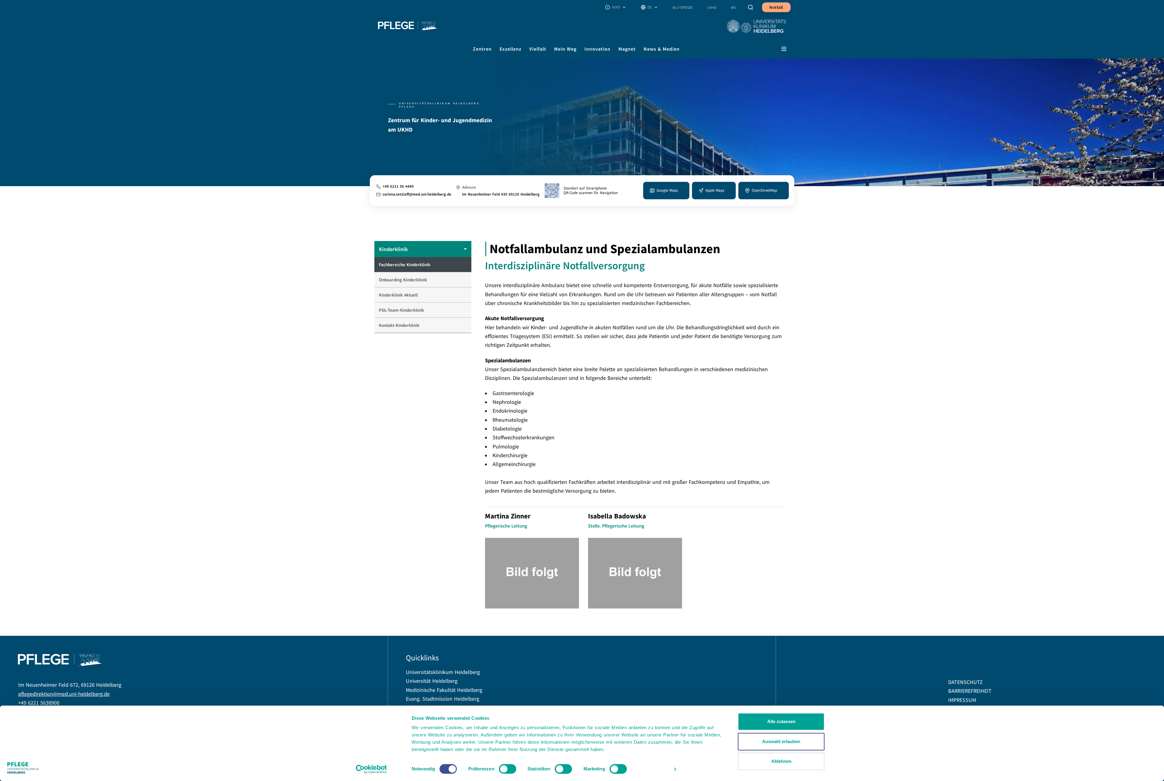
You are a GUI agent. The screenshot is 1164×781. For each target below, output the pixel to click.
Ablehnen (781, 761)
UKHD (711, 7)
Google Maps (667, 190)
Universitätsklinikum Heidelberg (443, 672)
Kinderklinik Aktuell (398, 295)
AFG (734, 7)
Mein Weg (565, 49)
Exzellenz (510, 49)
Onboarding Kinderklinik (403, 280)
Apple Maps (714, 190)
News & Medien (662, 49)
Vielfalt (537, 49)
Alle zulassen (781, 721)
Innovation (597, 49)
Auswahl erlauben (781, 741)
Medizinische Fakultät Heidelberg (444, 690)
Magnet (627, 49)
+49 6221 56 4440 (398, 186)
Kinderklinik (393, 249)
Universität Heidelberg (431, 681)
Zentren (482, 49)
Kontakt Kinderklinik (399, 325)
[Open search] (751, 7)
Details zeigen (653, 769)
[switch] (507, 769)
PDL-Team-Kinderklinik (401, 310)
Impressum (962, 700)
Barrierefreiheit (970, 691)
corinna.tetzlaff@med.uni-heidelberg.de (417, 194)
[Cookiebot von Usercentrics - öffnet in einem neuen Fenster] (371, 769)
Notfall (776, 7)
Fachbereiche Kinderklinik (404, 264)
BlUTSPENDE (683, 7)
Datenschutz (965, 682)
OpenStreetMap (764, 190)
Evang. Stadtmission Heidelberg (442, 699)
